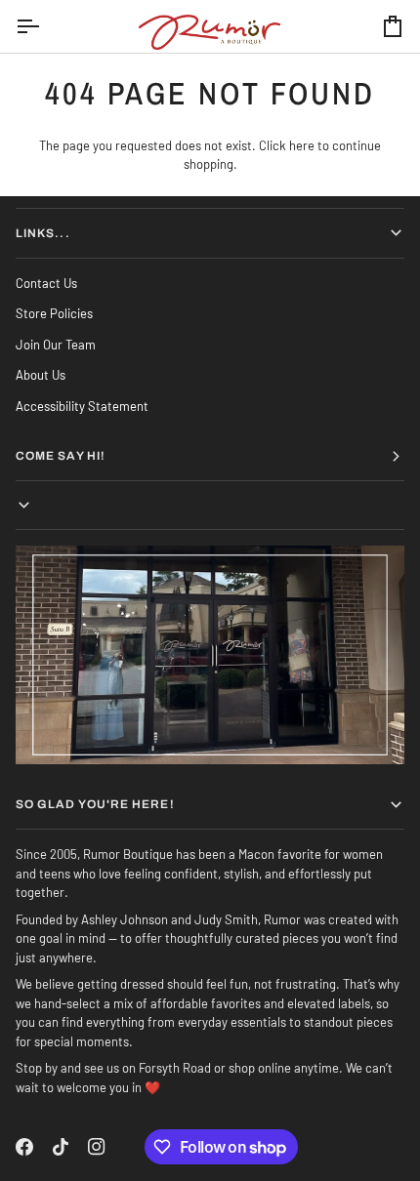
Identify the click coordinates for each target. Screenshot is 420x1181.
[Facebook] (24, 1147)
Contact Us (46, 283)
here (302, 145)
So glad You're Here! (95, 804)
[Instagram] (96, 1147)
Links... (43, 233)
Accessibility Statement (82, 406)
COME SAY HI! (60, 456)
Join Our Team (56, 344)
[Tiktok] (60, 1147)
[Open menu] (45, 26)
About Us (40, 375)
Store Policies (54, 313)
